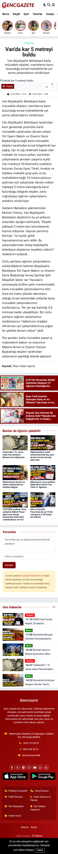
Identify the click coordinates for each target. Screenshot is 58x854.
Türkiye (29, 43)
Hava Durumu (42, 790)
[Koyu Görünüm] (44, 4)
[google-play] (43, 777)
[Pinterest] (23, 767)
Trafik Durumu (15, 796)
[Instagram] (29, 767)
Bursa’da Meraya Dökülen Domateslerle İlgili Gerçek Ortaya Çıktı (39, 637)
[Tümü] (53, 607)
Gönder (9, 565)
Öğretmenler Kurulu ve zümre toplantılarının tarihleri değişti (14, 485)
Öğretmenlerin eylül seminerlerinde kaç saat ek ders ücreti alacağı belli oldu (42, 456)
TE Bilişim (37, 835)
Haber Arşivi (15, 815)
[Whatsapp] (40, 767)
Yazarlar (38, 14)
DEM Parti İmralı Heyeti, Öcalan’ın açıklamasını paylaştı (38, 621)
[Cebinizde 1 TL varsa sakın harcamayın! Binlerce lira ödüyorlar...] (15, 442)
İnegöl (16, 14)
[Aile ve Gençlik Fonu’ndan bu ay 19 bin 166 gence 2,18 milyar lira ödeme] (42, 499)
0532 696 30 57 (30, 749)
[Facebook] (11, 767)
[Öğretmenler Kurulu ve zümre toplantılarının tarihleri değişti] (15, 472)
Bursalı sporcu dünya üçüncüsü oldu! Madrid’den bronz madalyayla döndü (37, 652)
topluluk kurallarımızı (32, 575)
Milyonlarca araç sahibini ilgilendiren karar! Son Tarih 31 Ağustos (42, 485)
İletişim (25, 827)
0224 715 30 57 (31, 743)
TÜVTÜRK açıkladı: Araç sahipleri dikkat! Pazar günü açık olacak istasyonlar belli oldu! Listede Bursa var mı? (14, 514)
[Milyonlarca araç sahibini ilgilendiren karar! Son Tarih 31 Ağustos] (42, 472)
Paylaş (9, 86)
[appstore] (15, 777)
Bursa (5, 14)
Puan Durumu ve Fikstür (40, 798)
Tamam (40, 850)
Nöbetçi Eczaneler (18, 790)
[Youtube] (34, 767)
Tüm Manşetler (16, 806)
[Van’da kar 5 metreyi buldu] (29, 81)
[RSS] (46, 767)
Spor (26, 14)
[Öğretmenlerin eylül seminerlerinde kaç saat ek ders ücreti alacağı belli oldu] (42, 442)
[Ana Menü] (53, 4)
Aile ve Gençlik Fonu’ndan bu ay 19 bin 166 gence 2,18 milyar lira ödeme (41, 513)
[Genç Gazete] (18, 5)
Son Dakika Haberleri (37, 808)
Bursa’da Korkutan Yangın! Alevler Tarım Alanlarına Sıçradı (39, 682)
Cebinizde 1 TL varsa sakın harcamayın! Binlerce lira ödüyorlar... (14, 455)
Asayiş (50, 14)
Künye (34, 827)
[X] (17, 767)
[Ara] (48, 4)
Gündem (30, 615)
